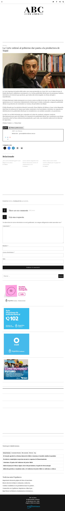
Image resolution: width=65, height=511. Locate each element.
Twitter (52, 2)
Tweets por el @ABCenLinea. (11, 446)
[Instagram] (7, 139)
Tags (35, 452)
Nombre (5, 245)
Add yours (32, 210)
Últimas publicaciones (17, 127)
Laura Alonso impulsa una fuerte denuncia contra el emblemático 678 (30, 162)
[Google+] (9, 137)
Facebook (56, 2)
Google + (59, 2)
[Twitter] (5, 137)
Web (4, 259)
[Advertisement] (33, 30)
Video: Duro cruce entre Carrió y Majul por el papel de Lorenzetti (52, 162)
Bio (6, 127)
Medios (5, 45)
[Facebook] (7, 137)
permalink (25, 201)
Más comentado (25, 452)
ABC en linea (17, 131)
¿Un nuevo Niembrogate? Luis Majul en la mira (11, 161)
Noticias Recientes (6, 452)
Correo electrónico (8, 252)
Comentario (6, 226)
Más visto (31, 452)
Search (62, 2)
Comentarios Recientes (16, 452)
